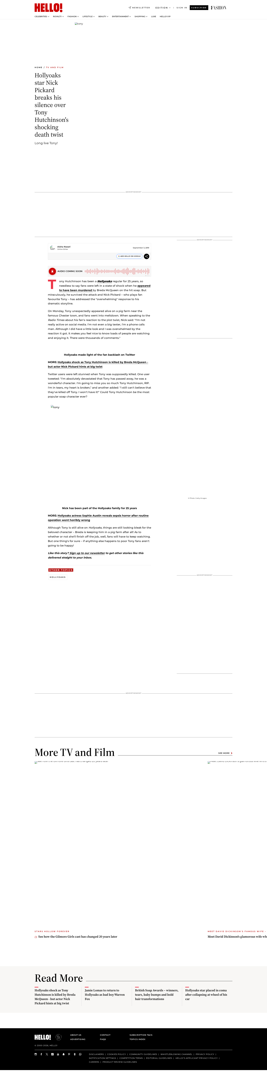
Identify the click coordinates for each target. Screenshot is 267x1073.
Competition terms (131, 1058)
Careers (94, 1062)
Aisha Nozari (63, 246)
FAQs (103, 1039)
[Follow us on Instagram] (36, 1054)
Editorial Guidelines (159, 1058)
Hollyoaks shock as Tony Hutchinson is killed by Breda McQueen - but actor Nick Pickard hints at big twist (55, 996)
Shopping (140, 16)
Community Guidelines (143, 1054)
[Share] (146, 257)
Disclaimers (96, 1054)
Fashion (72, 16)
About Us (75, 1035)
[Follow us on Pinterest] (69, 1054)
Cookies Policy (116, 1054)
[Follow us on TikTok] (52, 1054)
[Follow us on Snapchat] (63, 1054)
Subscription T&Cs (140, 1035)
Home (38, 67)
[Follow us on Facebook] (41, 1054)
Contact (105, 1035)
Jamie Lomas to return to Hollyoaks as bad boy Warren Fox (105, 994)
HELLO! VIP (165, 16)
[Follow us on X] (47, 1054)
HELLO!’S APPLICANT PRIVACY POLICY (197, 1058)
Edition (161, 7)
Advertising (77, 1039)
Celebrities (41, 16)
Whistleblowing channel (176, 1054)
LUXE (153, 16)
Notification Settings (102, 1058)
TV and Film (55, 67)
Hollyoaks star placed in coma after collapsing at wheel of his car (206, 994)
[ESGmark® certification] (57, 1037)
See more (224, 753)
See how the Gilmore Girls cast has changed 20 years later (77, 936)
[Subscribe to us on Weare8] (75, 1054)
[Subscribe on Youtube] (58, 1054)
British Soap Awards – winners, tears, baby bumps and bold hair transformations (156, 994)
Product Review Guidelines (120, 1062)
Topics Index (137, 1039)
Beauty (102, 16)
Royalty (57, 16)
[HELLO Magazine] (48, 7)
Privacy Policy (205, 1054)
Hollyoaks (58, 577)
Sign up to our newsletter (87, 553)
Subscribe (199, 7)
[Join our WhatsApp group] (80, 1054)
